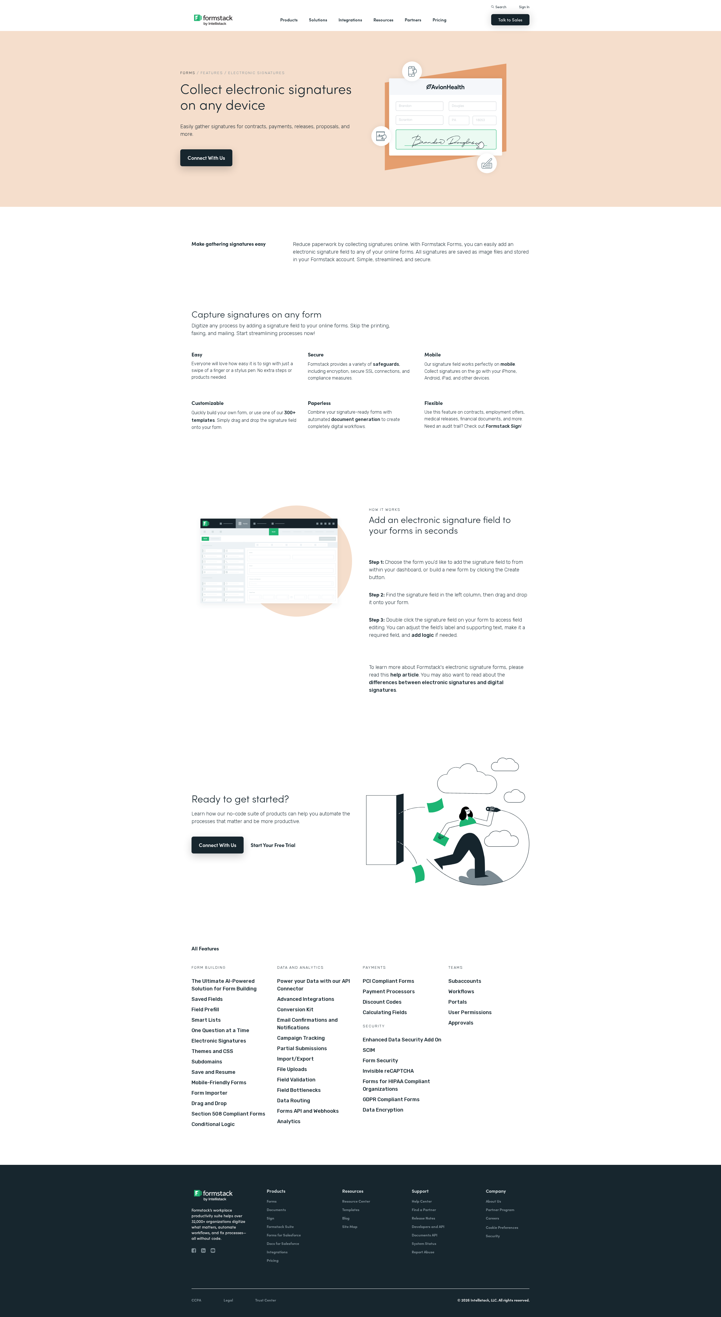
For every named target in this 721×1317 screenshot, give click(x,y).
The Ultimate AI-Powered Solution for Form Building (224, 985)
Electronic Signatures (219, 1041)
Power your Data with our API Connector (313, 985)
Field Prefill (205, 1009)
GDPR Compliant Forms (391, 1099)
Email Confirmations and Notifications (307, 1024)
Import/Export (295, 1059)
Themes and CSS (212, 1051)
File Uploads (292, 1069)
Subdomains (207, 1062)
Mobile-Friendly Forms (219, 1082)
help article (404, 675)
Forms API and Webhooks (308, 1111)
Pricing (439, 20)
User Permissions (470, 1012)
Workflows (461, 991)
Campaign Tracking (301, 1038)
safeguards (386, 364)
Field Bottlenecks (299, 1090)
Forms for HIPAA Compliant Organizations (396, 1085)
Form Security (380, 1060)
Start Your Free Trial (273, 844)
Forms (187, 73)
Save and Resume (213, 1072)
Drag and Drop (209, 1103)
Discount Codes (382, 1002)
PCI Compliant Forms (388, 981)
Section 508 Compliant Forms (228, 1114)
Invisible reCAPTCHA (388, 1071)
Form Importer (210, 1093)
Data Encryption (383, 1110)
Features (212, 73)
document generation (355, 419)
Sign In (524, 6)
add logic (422, 635)
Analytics (289, 1121)
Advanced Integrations (305, 999)
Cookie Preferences (502, 1227)
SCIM (369, 1050)
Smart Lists (206, 1020)
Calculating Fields (385, 1012)
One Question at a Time (220, 1030)
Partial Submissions (302, 1048)
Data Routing (293, 1101)
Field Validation (296, 1080)
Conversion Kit (295, 1009)
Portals (457, 1002)
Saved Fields (207, 999)
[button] (289, 19)
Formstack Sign (503, 426)
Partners (413, 20)
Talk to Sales (510, 20)
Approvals (460, 1023)
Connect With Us (206, 157)
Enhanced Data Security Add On (402, 1040)
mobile (507, 364)
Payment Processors (389, 991)
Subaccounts (464, 981)
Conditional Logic (213, 1124)
